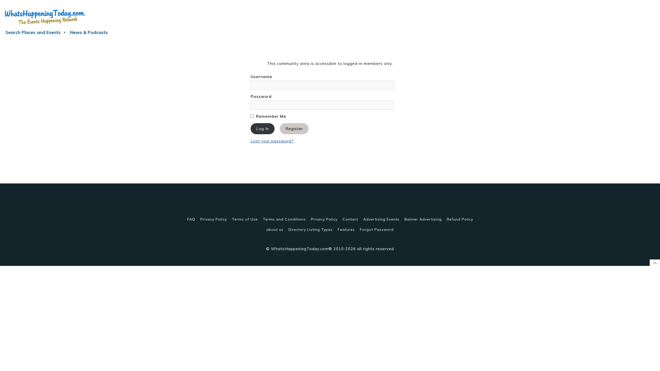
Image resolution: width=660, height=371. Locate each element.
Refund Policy (460, 219)
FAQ (191, 219)
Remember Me (270, 116)
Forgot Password (377, 229)
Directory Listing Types (310, 229)
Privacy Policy (213, 219)
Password (261, 96)
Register (294, 128)
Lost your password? (272, 141)
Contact (350, 219)
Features (346, 229)
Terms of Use (245, 219)
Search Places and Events (33, 32)
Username (261, 76)
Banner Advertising (423, 219)
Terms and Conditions (284, 219)
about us (274, 229)
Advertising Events (381, 219)
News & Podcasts (89, 32)
